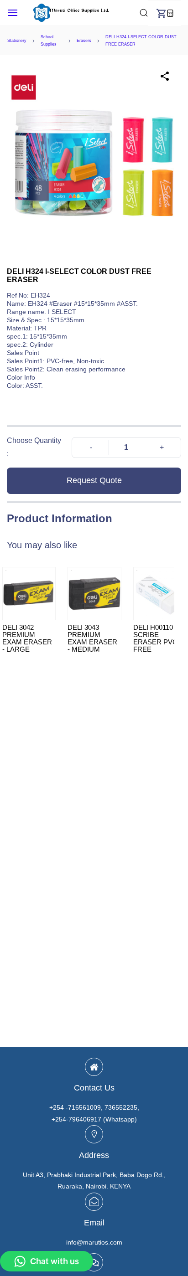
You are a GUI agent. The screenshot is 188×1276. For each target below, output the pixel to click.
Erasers (84, 40)
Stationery (16, 40)
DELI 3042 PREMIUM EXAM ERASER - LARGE (27, 638)
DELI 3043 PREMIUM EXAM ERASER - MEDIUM (92, 638)
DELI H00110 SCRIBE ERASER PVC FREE (155, 638)
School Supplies (49, 40)
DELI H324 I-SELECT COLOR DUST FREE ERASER (141, 40)
